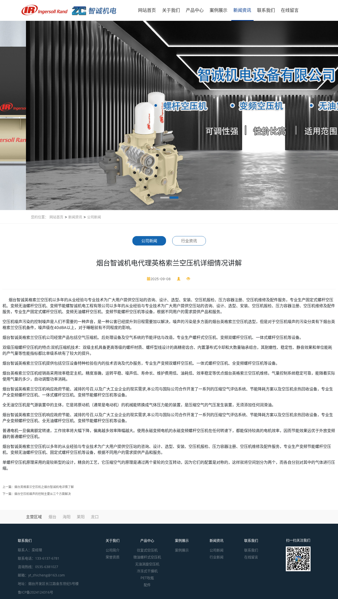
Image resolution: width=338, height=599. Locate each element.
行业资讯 (189, 240)
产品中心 (195, 10)
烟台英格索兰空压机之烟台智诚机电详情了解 (44, 487)
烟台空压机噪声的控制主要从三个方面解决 (42, 494)
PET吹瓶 (147, 578)
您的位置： (39, 217)
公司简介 (113, 550)
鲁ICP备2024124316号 (35, 592)
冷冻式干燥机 (147, 571)
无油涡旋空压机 (147, 564)
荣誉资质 (113, 557)
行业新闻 (216, 557)
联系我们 (266, 10)
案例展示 (218, 10)
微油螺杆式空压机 (147, 557)
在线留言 (290, 10)
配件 (147, 585)
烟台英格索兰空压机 (20, 373)
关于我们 (171, 10)
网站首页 (147, 10)
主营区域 (34, 516)
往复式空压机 (147, 550)
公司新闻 (93, 217)
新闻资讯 (242, 10)
